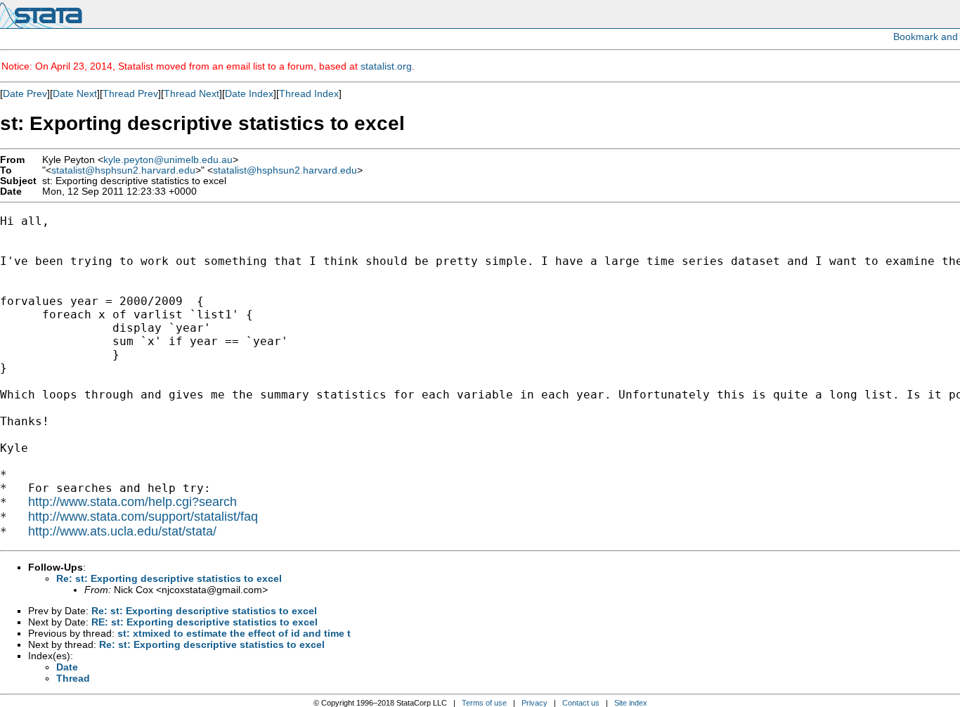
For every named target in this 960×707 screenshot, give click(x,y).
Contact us (580, 703)
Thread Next (191, 93)
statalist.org (386, 66)
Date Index (249, 93)
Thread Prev (130, 93)
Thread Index (309, 93)
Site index (630, 703)
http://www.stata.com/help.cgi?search (132, 502)
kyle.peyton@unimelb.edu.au (168, 160)
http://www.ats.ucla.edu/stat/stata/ (122, 531)
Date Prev (25, 93)
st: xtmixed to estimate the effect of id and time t (234, 633)
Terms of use (484, 703)
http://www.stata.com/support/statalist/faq (143, 517)
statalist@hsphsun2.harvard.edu (123, 170)
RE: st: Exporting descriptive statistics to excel (204, 622)
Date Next (75, 93)
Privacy (534, 703)
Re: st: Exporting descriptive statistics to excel (169, 578)
